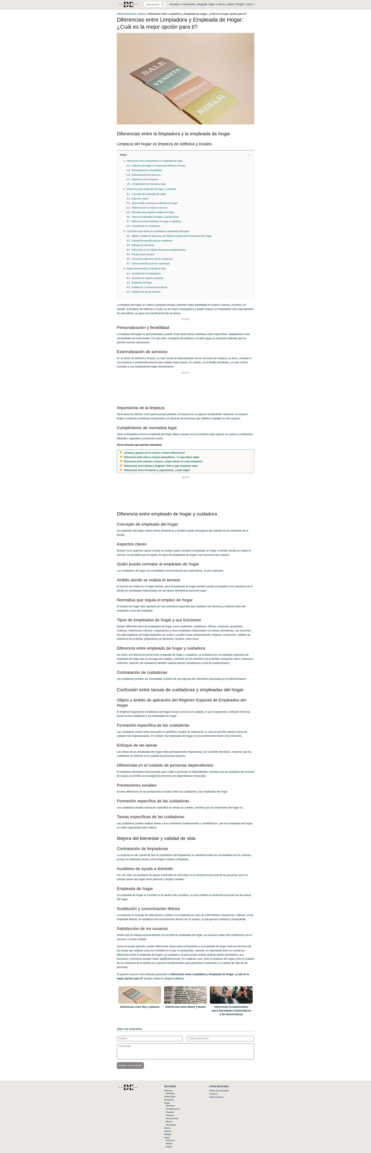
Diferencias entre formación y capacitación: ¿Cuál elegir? (157, 470)
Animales (174, 4)
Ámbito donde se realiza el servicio (150, 208)
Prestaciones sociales (143, 254)
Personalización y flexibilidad (147, 170)
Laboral (230, 4)
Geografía (202, 4)
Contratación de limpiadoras (146, 273)
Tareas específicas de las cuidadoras (151, 263)
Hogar (211, 4)
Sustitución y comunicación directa (149, 287)
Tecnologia (171, 1125)
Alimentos (170, 1105)
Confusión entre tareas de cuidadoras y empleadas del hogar (158, 231)
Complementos (173, 1109)
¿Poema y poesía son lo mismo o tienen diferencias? (154, 452)
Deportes (170, 1112)
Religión (240, 4)
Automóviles (189, 4)
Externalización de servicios (146, 175)
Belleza (169, 1143)
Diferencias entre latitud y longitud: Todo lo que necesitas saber (161, 465)
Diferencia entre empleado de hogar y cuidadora (151, 189)
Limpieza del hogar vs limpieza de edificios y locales (159, 165)
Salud (249, 4)
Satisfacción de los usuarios (146, 292)
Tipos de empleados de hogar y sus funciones (155, 217)
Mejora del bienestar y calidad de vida (146, 268)
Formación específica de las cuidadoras (152, 240)
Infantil (169, 1146)
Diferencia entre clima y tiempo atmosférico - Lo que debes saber (161, 457)
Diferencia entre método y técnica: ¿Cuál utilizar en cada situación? (163, 461)
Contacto (213, 1094)
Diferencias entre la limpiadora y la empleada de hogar (155, 161)
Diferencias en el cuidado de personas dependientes (159, 250)
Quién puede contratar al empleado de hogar (155, 203)
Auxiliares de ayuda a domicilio (147, 278)
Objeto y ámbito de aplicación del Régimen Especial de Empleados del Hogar (172, 236)
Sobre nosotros (216, 1097)
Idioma (221, 4)
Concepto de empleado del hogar (149, 194)
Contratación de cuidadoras (146, 226)
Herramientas (172, 1118)
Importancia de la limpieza (145, 179)
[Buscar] (163, 4)
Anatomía (170, 1140)
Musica (169, 1121)
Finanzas (170, 1115)
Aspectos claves (139, 198)
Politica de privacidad (219, 1090)
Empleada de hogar (142, 282)
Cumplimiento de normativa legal (149, 184)
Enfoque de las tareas (143, 245)
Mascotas (170, 1093)
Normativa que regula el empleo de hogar (153, 212)
